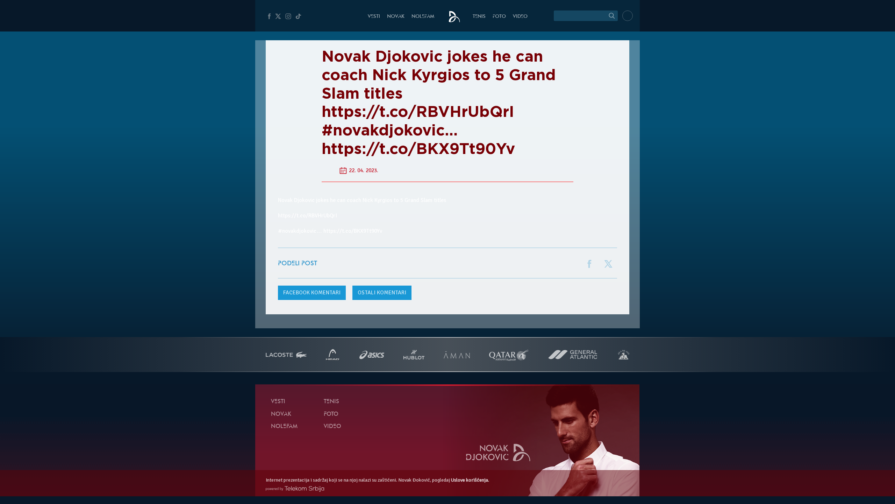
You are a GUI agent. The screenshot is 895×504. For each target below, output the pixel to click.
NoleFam (422, 16)
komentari (312, 292)
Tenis (479, 16)
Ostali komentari (382, 292)
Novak (395, 16)
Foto (499, 16)
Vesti (374, 16)
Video (520, 16)
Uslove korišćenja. (470, 480)
